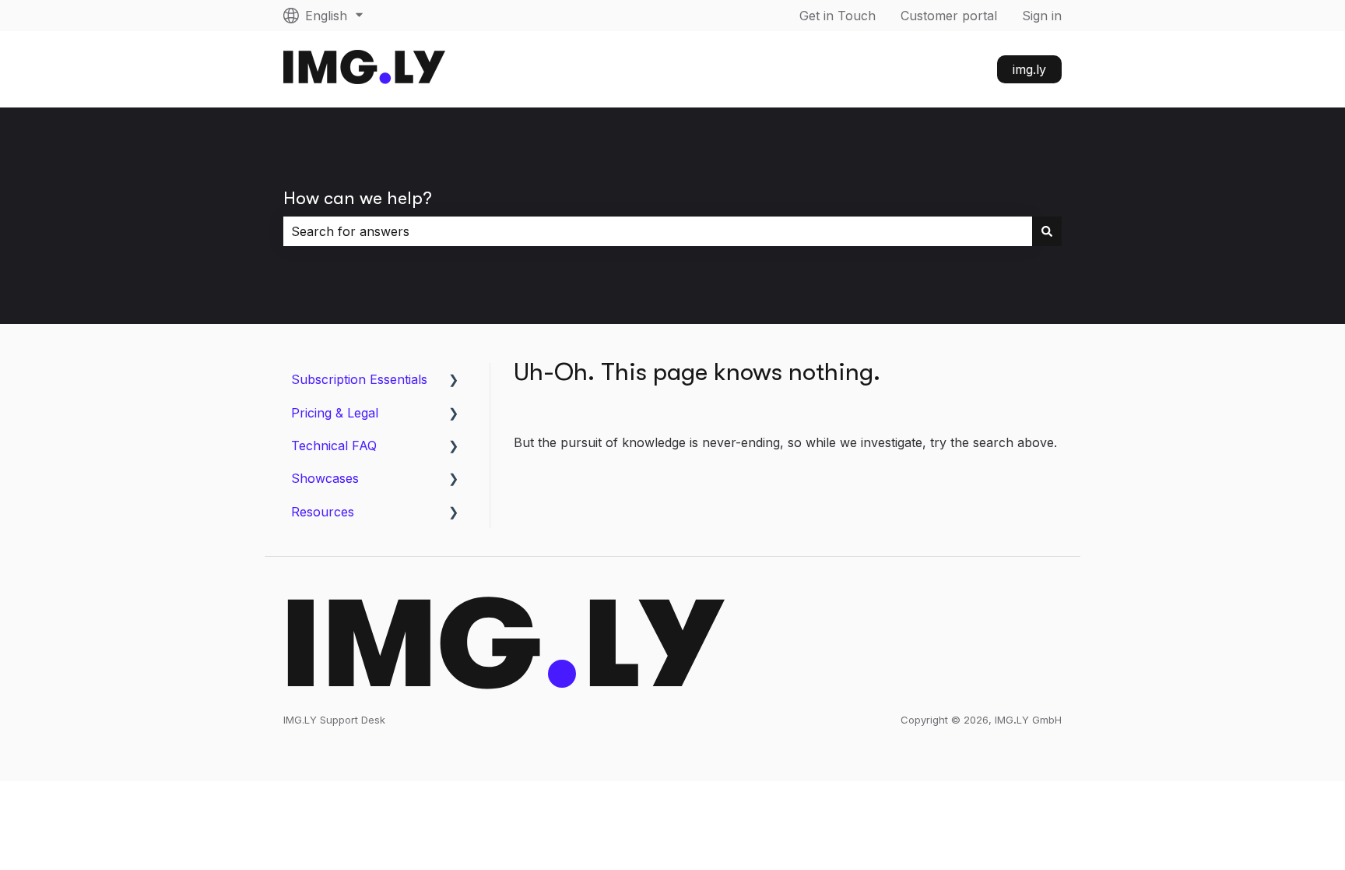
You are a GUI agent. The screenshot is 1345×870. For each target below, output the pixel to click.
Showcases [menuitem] (325, 478)
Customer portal (949, 15)
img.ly (1029, 69)
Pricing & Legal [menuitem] (334, 413)
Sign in (1042, 15)
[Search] (1047, 231)
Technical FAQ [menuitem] (334, 445)
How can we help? (357, 198)
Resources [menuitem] (322, 512)
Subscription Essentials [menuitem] (359, 379)
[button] (453, 380)
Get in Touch (837, 15)
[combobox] (657, 231)
